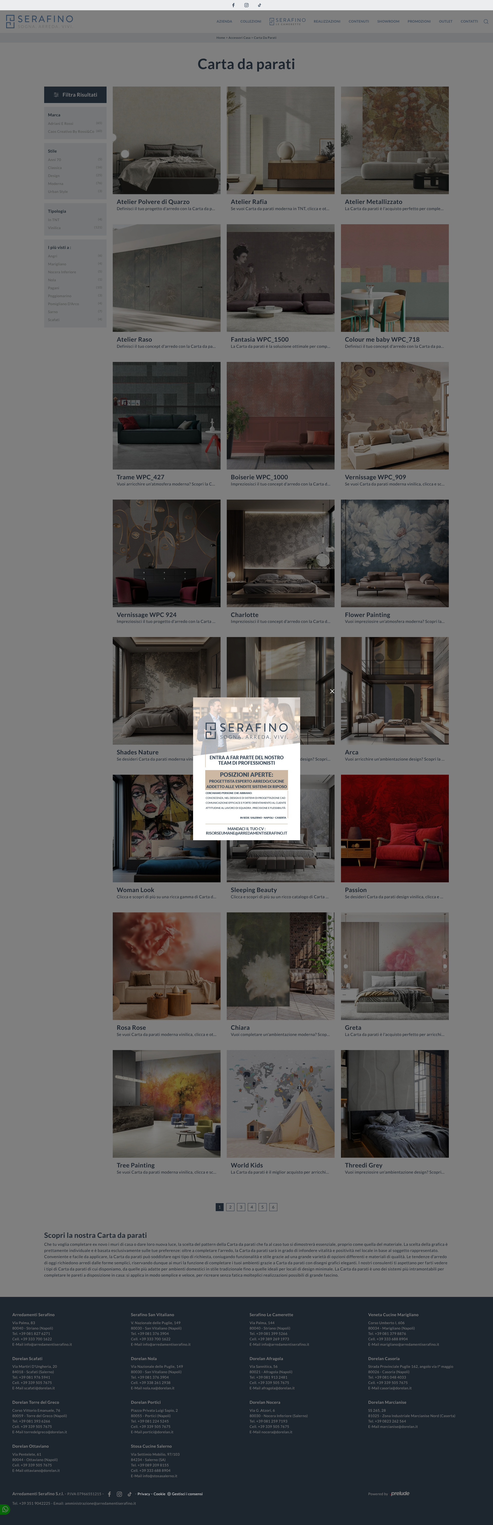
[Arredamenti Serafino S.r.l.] (108, 21)
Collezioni (251, 21)
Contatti (469, 21)
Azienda (224, 21)
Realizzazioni (327, 21)
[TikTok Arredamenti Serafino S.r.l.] (259, 5)
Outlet (446, 21)
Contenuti (359, 21)
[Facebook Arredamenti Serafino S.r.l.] (233, 5)
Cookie (159, 1494)
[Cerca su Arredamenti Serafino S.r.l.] (486, 21)
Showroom (388, 21)
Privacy (144, 1494)
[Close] (332, 691)
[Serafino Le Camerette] (288, 21)
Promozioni (419, 21)
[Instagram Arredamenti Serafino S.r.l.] (246, 5)
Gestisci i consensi (187, 1494)
